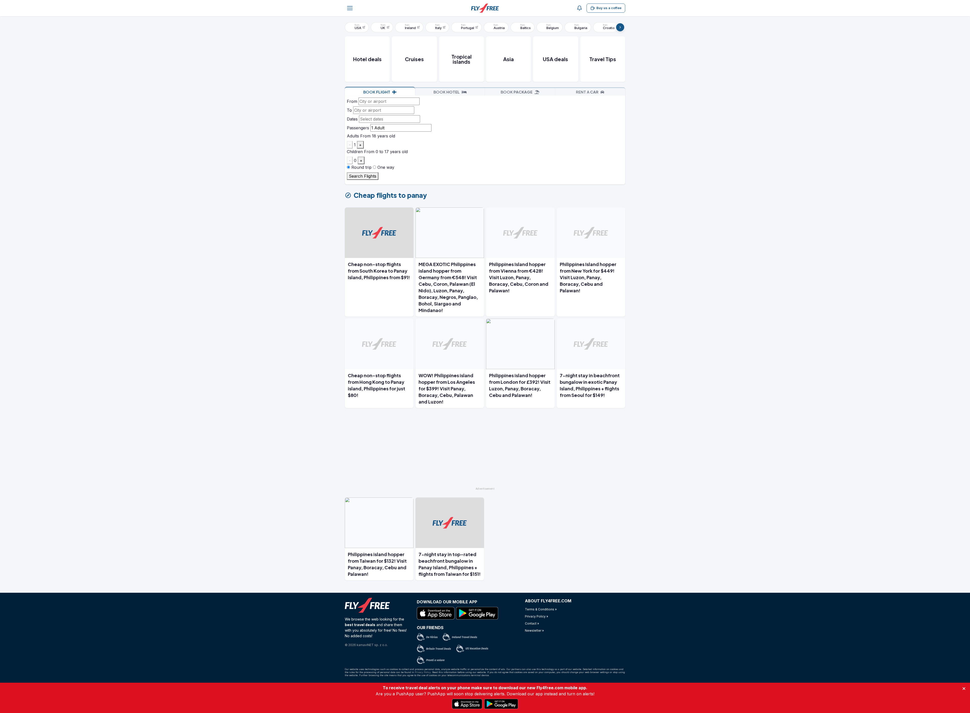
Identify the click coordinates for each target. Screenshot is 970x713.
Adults (353, 135)
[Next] (620, 27)
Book (376, 91)
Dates (352, 119)
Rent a (587, 91)
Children (355, 151)
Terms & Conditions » (541, 609)
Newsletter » (534, 630)
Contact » (532, 623)
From (352, 101)
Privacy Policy (423, 672)
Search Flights (362, 176)
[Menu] (350, 8)
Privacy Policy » (536, 616)
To (349, 110)
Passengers (358, 127)
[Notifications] (579, 8)
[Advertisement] (485, 449)
